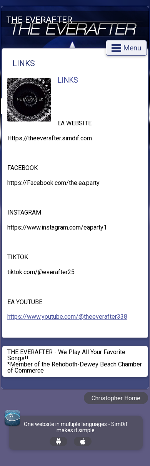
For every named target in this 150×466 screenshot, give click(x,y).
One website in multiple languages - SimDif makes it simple (76, 427)
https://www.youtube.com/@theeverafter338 (67, 316)
